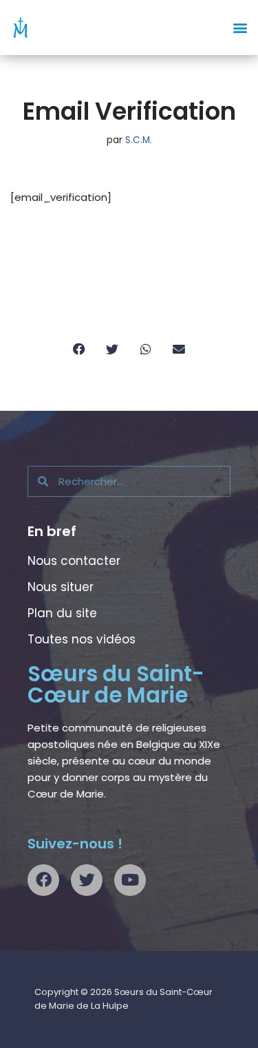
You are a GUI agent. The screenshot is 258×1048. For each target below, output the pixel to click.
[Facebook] (43, 880)
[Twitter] (87, 880)
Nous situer (61, 587)
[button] (239, 28)
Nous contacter (74, 561)
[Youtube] (130, 880)
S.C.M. (138, 140)
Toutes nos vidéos (82, 639)
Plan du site (62, 613)
